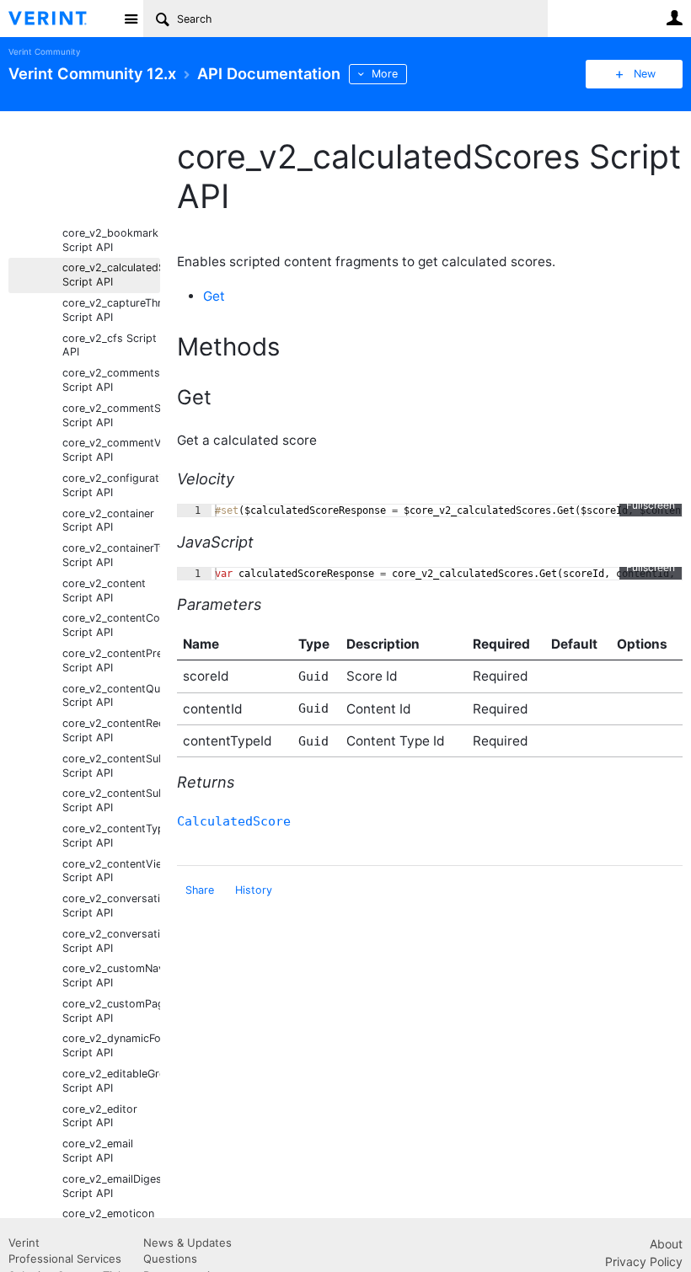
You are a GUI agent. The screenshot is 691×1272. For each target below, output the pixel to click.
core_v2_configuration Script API (111, 485)
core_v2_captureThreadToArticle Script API (111, 310)
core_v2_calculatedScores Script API (111, 274)
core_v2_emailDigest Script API (111, 1186)
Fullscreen (650, 505)
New (645, 73)
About (666, 1244)
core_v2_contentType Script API (111, 835)
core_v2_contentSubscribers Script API (111, 765)
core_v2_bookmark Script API (110, 240)
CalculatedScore (234, 821)
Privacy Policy (644, 1261)
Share (199, 890)
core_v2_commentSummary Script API (111, 415)
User (674, 17)
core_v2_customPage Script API (111, 1010)
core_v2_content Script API (104, 590)
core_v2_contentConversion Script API (111, 625)
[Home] (61, 18)
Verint (24, 1242)
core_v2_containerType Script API (111, 555)
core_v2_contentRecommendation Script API (111, 730)
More (385, 73)
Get (214, 296)
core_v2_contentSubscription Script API (111, 800)
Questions (170, 1258)
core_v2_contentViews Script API (111, 871)
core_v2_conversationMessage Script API (111, 940)
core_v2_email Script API (97, 1150)
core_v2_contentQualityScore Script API (111, 695)
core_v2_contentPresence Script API (111, 660)
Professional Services (64, 1258)
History (253, 890)
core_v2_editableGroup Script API (111, 1080)
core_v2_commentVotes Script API (111, 449)
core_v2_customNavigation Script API (111, 975)
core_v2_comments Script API (111, 379)
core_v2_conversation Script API (111, 905)
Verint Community (44, 51)
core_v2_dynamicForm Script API (111, 1045)
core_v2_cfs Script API (109, 345)
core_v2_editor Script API (99, 1116)
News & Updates (187, 1242)
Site (130, 18)
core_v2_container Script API (108, 520)
